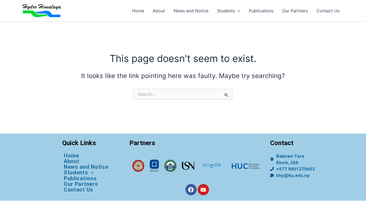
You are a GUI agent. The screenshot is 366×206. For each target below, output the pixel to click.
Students (226, 10)
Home (138, 10)
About (159, 10)
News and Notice (191, 10)
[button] (237, 10)
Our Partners (295, 10)
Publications (261, 10)
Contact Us (327, 10)
